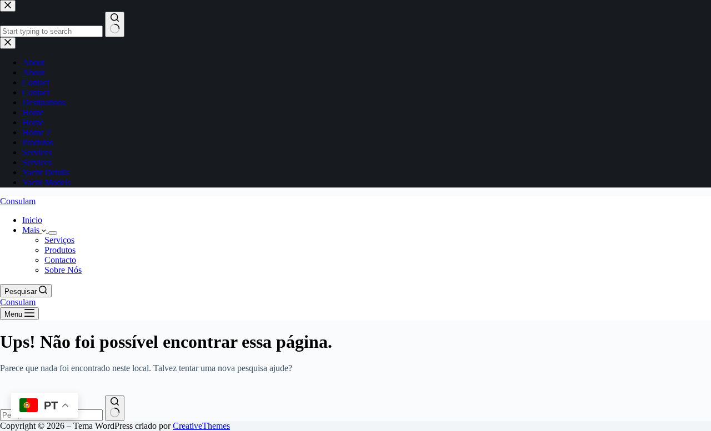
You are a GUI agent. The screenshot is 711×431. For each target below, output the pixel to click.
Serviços (59, 240)
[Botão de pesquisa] (114, 408)
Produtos (60, 250)
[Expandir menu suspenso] (52, 233)
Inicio (32, 220)
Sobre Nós (63, 270)
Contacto (60, 260)
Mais (32, 230)
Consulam (18, 201)
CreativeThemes (201, 425)
